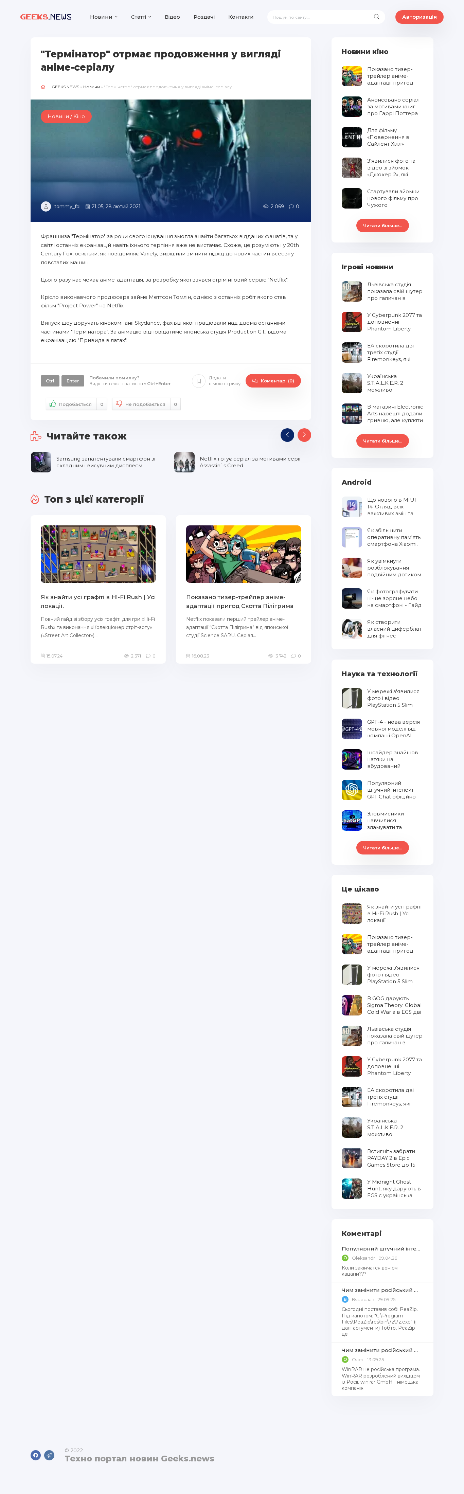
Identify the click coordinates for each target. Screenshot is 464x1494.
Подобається (81, 404)
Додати (224, 380)
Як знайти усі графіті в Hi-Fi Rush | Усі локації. (98, 601)
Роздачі (204, 17)
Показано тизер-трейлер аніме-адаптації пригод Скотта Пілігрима (239, 601)
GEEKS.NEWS (65, 86)
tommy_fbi (67, 206)
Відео (172, 17)
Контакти (241, 17)
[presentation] (287, 435)
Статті (138, 17)
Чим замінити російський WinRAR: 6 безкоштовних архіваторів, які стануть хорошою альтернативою (382, 1290)
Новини (101, 17)
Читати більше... (382, 225)
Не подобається (151, 404)
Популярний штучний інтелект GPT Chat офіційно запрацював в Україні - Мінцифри (382, 1248)
